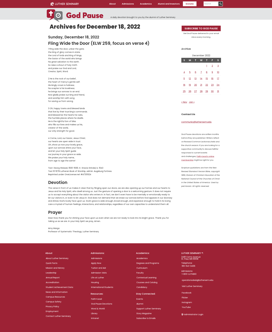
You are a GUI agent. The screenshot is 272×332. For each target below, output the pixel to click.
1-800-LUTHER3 (189, 274)
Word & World (98, 308)
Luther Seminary (65, 4)
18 (184, 85)
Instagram (187, 302)
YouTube (186, 307)
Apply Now (96, 263)
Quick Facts (51, 263)
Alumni (139, 303)
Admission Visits (99, 272)
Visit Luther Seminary (192, 286)
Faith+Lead (96, 299)
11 (184, 78)
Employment (52, 311)
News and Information (57, 292)
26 (190, 91)
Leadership (51, 272)
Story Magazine (144, 313)
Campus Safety (53, 301)
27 (195, 91)
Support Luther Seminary (148, 308)
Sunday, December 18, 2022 (73, 37)
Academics (142, 258)
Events (139, 299)
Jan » (192, 102)
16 (212, 78)
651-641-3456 (188, 266)
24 (218, 85)
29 (206, 91)
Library (94, 313)
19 (190, 85)
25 (184, 91)
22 (206, 85)
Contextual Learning (146, 277)
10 (218, 72)
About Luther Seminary (57, 258)
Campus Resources (55, 296)
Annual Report (53, 277)
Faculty (140, 272)
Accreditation (52, 282)
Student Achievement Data (59, 287)
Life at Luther (97, 277)
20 (195, 85)
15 (207, 78)
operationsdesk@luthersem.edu (197, 280)
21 (201, 85)
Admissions (96, 258)
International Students (102, 287)
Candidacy (141, 287)
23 (212, 85)
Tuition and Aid (98, 268)
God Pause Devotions (101, 303)
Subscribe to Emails (146, 318)
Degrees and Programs (147, 263)
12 (190, 78)
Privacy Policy (52, 306)
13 (195, 78)
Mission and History (55, 268)
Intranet (95, 318)
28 (201, 91)
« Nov (184, 102)
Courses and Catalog (146, 282)
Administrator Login (193, 314)
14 (201, 78)
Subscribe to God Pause (201, 28)
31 (218, 91)
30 (212, 91)
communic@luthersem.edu (196, 122)
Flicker (185, 297)
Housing (95, 282)
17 (218, 78)
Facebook (186, 292)
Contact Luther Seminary (58, 316)
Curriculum (141, 268)
